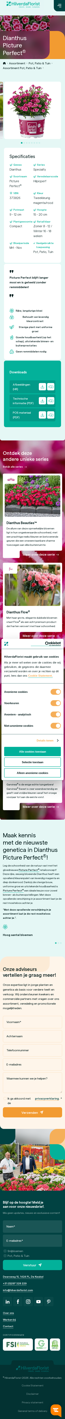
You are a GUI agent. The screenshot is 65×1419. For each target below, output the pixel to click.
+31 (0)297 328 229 (15, 1283)
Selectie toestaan (32, 762)
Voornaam (13, 1022)
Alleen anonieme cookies (32, 772)
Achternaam (14, 1036)
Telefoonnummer (17, 1050)
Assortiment (17, 63)
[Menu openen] (59, 5)
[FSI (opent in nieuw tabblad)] (18, 1344)
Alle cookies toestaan (32, 751)
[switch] (56, 703)
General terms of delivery (32, 1410)
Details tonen (45, 740)
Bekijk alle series (13, 466)
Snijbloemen (15, 1251)
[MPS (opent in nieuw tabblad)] (55, 1344)
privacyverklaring (47, 1098)
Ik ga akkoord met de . (35, 1101)
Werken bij (9, 1319)
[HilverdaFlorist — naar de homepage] (23, 5)
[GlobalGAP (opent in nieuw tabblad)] (41, 1344)
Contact (8, 1326)
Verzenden (29, 1112)
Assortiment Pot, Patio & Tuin (22, 68)
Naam (10, 1226)
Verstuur (29, 1265)
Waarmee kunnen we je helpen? (26, 1078)
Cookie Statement (33, 1385)
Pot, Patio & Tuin (39, 63)
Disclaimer (32, 1393)
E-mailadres (13, 1064)
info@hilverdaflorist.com (18, 1290)
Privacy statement (32, 1402)
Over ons (8, 1312)
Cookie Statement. (40, 675)
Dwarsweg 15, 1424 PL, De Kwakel (23, 1276)
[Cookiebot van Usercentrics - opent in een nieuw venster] (46, 643)
